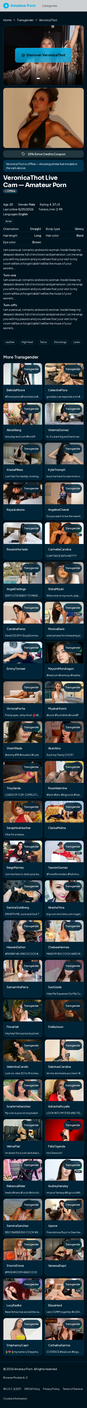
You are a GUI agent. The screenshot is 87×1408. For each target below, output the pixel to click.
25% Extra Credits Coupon (48, 155)
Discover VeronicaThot (49, 56)
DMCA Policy (32, 1388)
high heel (27, 342)
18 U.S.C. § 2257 (12, 1388)
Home (7, 20)
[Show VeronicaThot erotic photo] (38, 78)
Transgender (25, 20)
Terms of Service (73, 1388)
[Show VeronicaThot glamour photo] (48, 78)
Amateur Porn (20, 5)
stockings (60, 342)
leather (10, 342)
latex (76, 342)
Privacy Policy (51, 1388)
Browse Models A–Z (15, 1377)
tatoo (43, 342)
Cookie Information (15, 1398)
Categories (49, 5)
